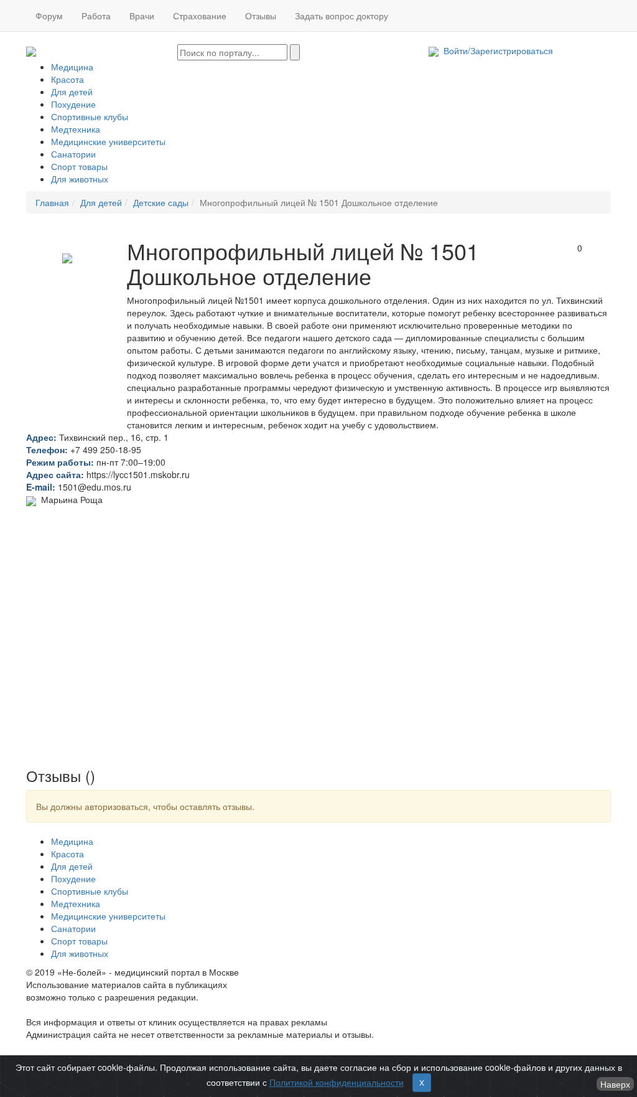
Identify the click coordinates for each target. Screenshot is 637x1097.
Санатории (73, 154)
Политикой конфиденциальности (336, 1082)
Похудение (73, 104)
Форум (49, 15)
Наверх (615, 1084)
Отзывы (260, 15)
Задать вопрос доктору (341, 15)
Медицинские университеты (108, 141)
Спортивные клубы (89, 116)
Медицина (72, 66)
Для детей (72, 91)
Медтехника (75, 129)
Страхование (199, 15)
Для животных (79, 178)
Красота (67, 79)
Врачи (141, 15)
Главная (52, 202)
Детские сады (160, 202)
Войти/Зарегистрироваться (496, 50)
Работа (96, 15)
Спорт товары (79, 166)
